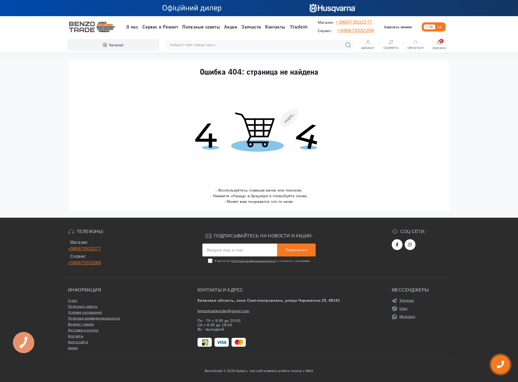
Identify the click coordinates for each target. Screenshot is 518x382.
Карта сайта (78, 342)
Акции (230, 27)
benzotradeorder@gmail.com (223, 311)
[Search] (348, 45)
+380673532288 (355, 30)
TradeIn (299, 27)
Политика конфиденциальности (253, 260)
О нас (132, 27)
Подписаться (296, 250)
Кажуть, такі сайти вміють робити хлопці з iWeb (274, 371)
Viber (403, 309)
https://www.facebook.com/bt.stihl (397, 244)
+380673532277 (354, 22)
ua (439, 27)
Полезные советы (201, 27)
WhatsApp (407, 317)
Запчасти (251, 27)
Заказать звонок (398, 27)
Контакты (275, 27)
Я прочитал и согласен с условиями (262, 260)
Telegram (406, 301)
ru (431, 27)
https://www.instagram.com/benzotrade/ (410, 244)
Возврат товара (81, 324)
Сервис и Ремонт (160, 27)
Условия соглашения (85, 312)
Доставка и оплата (83, 330)
